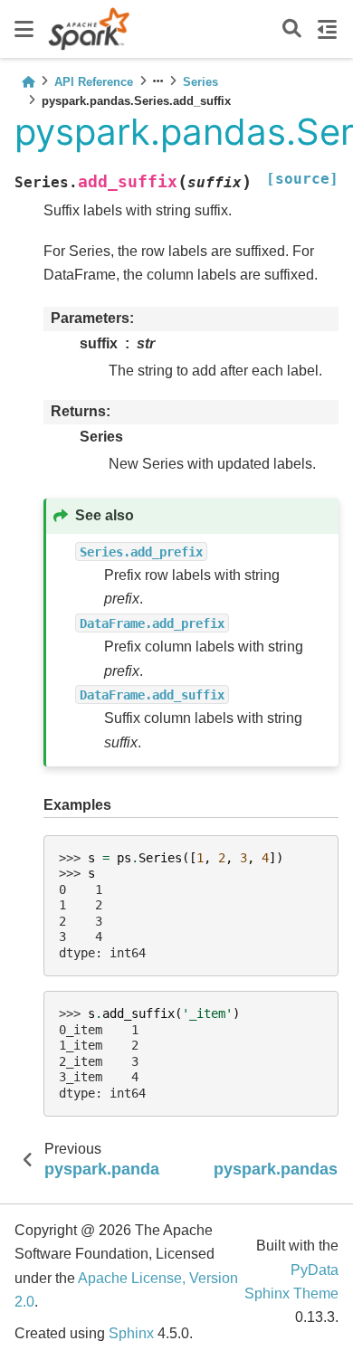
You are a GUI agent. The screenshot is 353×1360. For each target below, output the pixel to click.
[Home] (28, 81)
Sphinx (131, 1333)
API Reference (93, 82)
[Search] (291, 29)
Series (200, 82)
